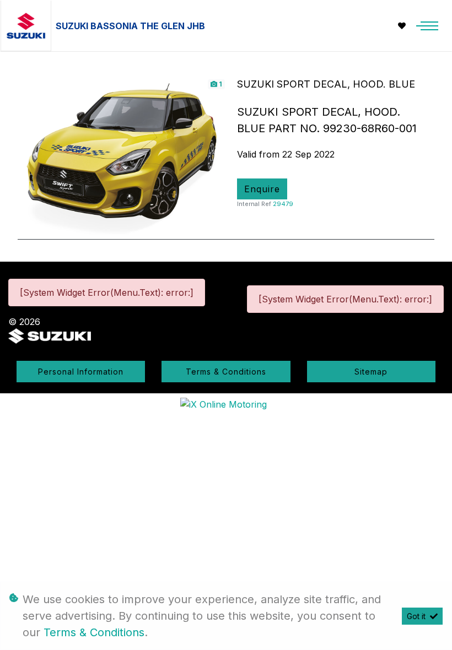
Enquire (262, 188)
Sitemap (371, 371)
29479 (283, 204)
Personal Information (80, 371)
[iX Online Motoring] (226, 403)
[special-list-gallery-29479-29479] (122, 155)
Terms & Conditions (226, 371)
